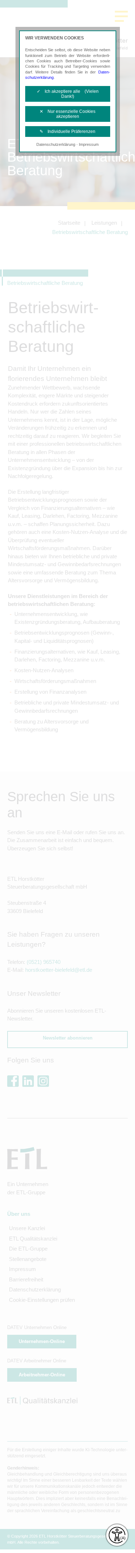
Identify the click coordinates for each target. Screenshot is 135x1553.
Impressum (89, 144)
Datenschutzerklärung (55, 144)
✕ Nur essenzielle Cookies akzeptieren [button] (67, 114)
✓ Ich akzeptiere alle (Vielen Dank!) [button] (68, 94)
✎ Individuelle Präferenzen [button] (67, 131)
